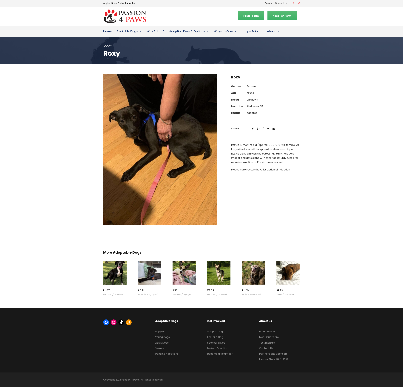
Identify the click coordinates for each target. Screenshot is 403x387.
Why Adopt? (155, 31)
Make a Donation (217, 348)
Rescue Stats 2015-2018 (273, 359)
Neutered (255, 294)
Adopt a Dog (215, 331)
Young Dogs (289, 283)
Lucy (115, 267)
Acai (149, 267)
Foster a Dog (215, 337)
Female (107, 294)
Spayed (119, 294)
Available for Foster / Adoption (115, 275)
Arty (288, 269)
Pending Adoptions (166, 354)
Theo (253, 267)
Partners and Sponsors (273, 354)
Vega (218, 270)
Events (268, 3)
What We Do (267, 331)
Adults (217, 273)
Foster (121, 3)
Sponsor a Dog (216, 343)
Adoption (131, 3)
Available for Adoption (219, 280)
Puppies (160, 331)
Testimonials (267, 343)
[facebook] (293, 3)
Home (107, 31)
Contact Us (282, 3)
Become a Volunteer (220, 354)
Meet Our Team (269, 337)
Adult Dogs (162, 343)
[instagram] (299, 3)
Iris (184, 267)
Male (244, 294)
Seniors (159, 348)
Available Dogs (127, 31)
